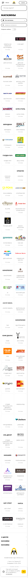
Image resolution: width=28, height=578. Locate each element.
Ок (24, 571)
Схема (23, 2)
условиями (9, 574)
